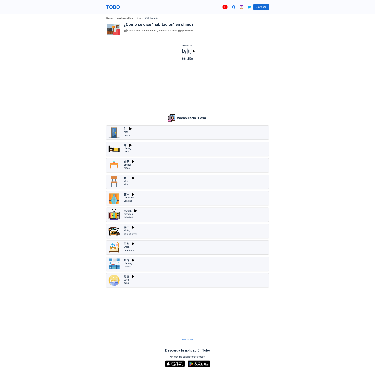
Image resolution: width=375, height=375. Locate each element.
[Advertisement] (187, 85)
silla (126, 184)
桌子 (126, 161)
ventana (128, 200)
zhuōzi (127, 164)
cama (126, 151)
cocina (127, 266)
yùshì (126, 279)
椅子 (126, 178)
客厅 (126, 227)
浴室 (126, 276)
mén (126, 132)
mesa (127, 168)
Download (261, 7)
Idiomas (110, 18)
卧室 (126, 243)
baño (126, 283)
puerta (127, 135)
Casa (139, 18)
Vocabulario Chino (125, 18)
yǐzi (126, 181)
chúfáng (128, 263)
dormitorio (129, 250)
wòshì (127, 247)
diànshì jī (128, 214)
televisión (129, 217)
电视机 (128, 210)
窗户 (126, 194)
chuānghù (129, 197)
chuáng (127, 148)
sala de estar (130, 233)
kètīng (127, 230)
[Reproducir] (194, 51)
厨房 (126, 260)
